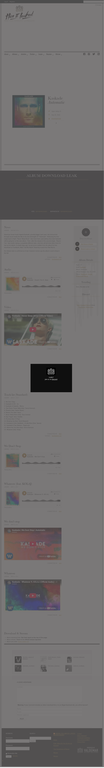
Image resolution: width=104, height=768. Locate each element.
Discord (54, 379)
